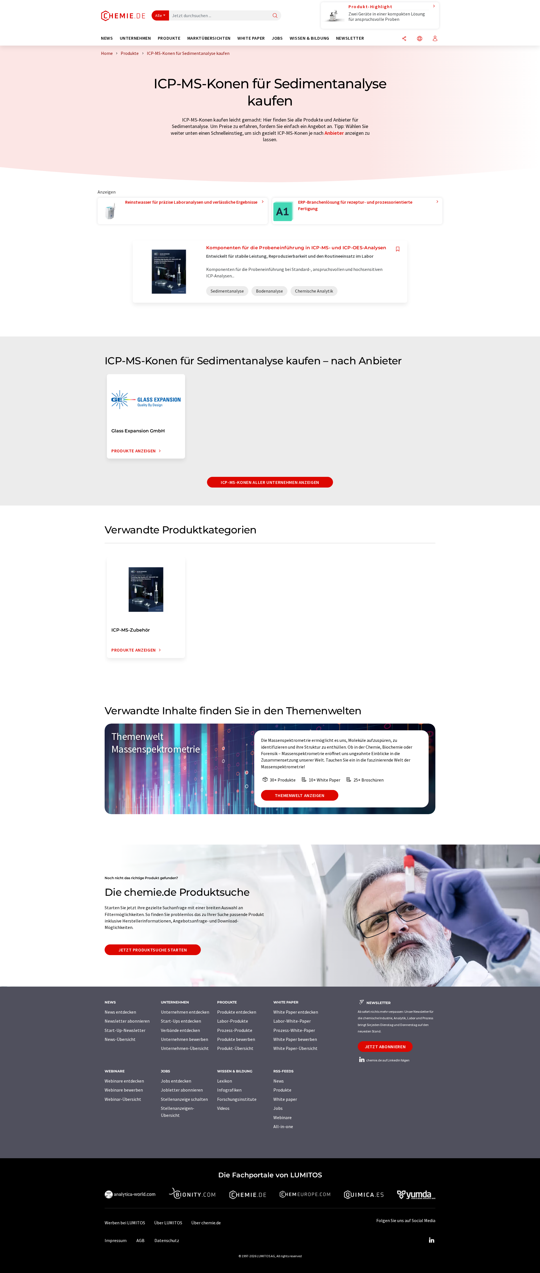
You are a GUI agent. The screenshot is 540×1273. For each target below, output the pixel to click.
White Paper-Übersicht (295, 1048)
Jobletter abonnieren (182, 1090)
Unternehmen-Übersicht (185, 1048)
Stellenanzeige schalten (184, 1099)
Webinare (282, 1117)
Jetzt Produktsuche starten (152, 950)
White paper (285, 1099)
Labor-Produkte (232, 1021)
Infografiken (229, 1090)
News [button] (107, 38)
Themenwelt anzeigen (300, 795)
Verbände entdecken (180, 1030)
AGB (140, 1240)
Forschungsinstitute (236, 1099)
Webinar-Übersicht (123, 1099)
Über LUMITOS (168, 1222)
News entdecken (120, 1012)
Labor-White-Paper (292, 1021)
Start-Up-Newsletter (125, 1030)
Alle (158, 15)
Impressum (116, 1240)
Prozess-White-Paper (294, 1030)
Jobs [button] (277, 38)
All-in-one (283, 1126)
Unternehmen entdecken (185, 1012)
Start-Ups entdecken (181, 1021)
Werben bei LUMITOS (125, 1222)
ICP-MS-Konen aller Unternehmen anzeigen (270, 482)
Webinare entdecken (124, 1081)
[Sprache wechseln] (420, 39)
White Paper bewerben (295, 1039)
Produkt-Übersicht (235, 1048)
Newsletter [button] (350, 38)
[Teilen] (404, 39)
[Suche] (275, 16)
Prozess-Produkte (234, 1030)
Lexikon (224, 1081)
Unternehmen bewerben (184, 1039)
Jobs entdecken (176, 1081)
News (278, 1081)
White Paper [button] (251, 38)
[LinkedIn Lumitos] (431, 1240)
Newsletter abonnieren (127, 1021)
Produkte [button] (169, 38)
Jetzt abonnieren (385, 1046)
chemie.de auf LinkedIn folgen (388, 1060)
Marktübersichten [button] (209, 38)
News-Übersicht (120, 1039)
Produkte (282, 1090)
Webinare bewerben (124, 1090)
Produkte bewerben (236, 1039)
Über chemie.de (206, 1222)
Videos (223, 1108)
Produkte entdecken (236, 1012)
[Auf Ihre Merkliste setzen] (398, 249)
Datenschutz (166, 1240)
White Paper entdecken (295, 1012)
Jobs (278, 1108)
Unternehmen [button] (135, 38)
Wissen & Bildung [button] (309, 38)
